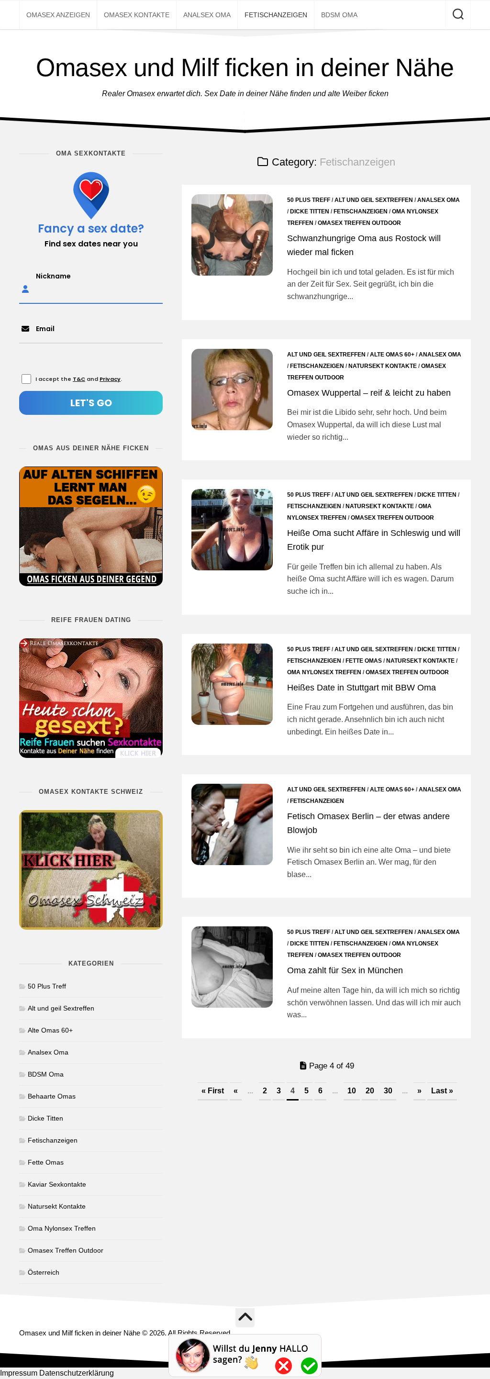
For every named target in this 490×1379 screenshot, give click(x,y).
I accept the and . (78, 379)
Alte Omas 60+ (392, 354)
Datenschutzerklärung (76, 1373)
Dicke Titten (309, 211)
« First (212, 1091)
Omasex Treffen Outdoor (359, 223)
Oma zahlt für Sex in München (345, 970)
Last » (442, 1091)
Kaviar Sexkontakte (57, 1184)
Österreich (43, 1272)
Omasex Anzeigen (58, 15)
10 (351, 1091)
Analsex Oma (207, 15)
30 (388, 1091)
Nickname (53, 276)
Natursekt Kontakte (382, 366)
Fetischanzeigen (276, 15)
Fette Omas (363, 660)
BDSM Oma (339, 15)
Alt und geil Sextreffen (373, 200)
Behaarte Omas (52, 1096)
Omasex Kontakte (136, 15)
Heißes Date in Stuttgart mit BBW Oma (361, 687)
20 (370, 1091)
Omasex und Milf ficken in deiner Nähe (245, 67)
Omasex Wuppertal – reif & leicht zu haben (369, 393)
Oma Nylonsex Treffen (324, 672)
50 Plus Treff (308, 200)
